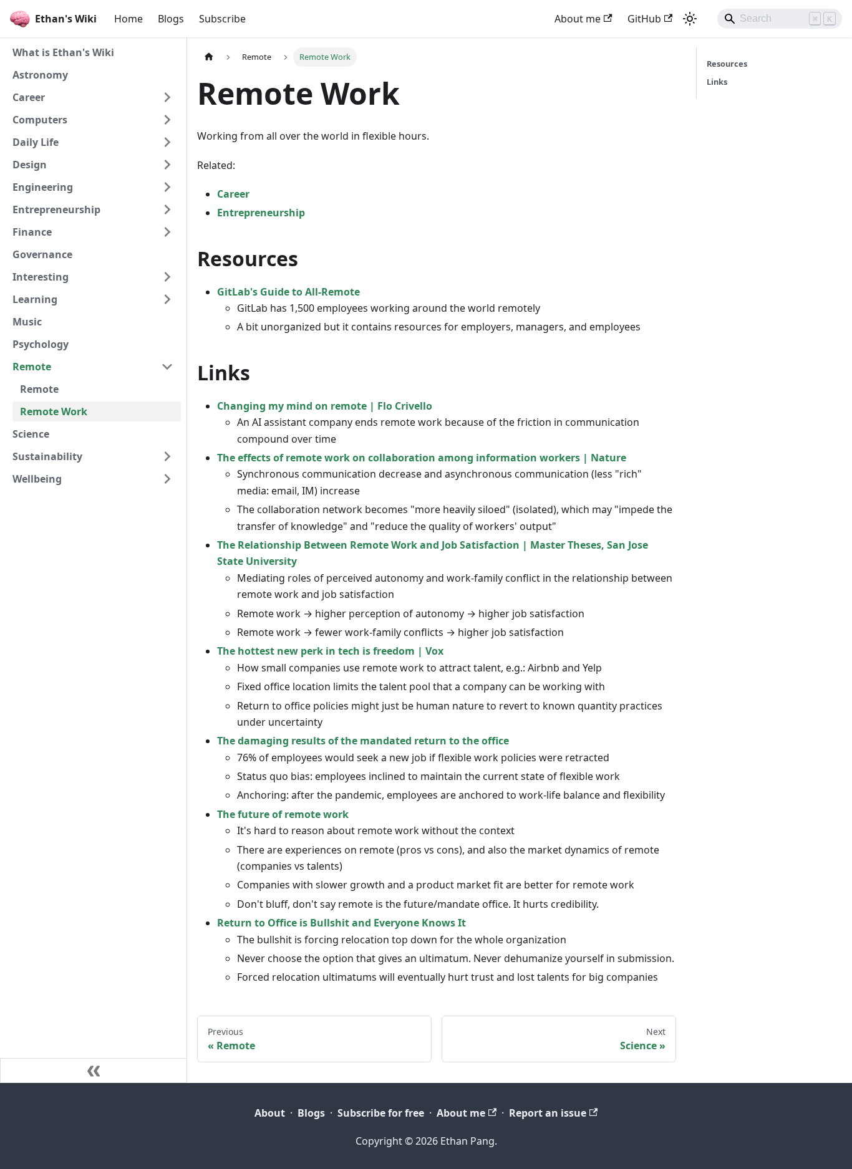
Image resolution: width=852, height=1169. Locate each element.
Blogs (171, 19)
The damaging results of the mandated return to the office (363, 741)
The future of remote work (283, 814)
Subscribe (222, 19)
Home (128, 19)
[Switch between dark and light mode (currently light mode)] (690, 19)
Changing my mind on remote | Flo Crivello (324, 406)
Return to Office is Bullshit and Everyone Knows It (341, 923)
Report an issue (547, 1113)
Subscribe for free (380, 1113)
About (269, 1113)
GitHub (644, 19)
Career (233, 194)
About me (577, 19)
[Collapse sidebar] (93, 1070)
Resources (727, 63)
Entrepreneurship (261, 212)
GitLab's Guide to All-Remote (288, 292)
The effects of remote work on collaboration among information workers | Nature (421, 457)
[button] (93, 97)
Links (717, 81)
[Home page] (209, 57)
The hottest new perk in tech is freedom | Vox (330, 651)
